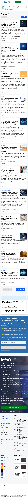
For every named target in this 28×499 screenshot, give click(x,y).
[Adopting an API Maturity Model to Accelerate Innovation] (23, 272)
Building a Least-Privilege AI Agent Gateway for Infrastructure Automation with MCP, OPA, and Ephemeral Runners (9, 48)
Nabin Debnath (4, 66)
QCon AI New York (21, 445)
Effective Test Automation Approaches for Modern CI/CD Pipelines (9, 218)
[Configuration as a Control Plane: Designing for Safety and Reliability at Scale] (23, 23)
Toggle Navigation (2, 2)
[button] (13, 347)
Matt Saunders (21, 112)
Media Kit (3, 437)
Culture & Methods (5, 167)
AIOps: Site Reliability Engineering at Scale (7, 236)
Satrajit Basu (4, 161)
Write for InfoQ (4, 427)
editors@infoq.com (4, 490)
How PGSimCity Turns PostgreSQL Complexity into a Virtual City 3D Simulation (12, 306)
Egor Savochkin (5, 90)
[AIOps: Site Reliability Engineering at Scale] (23, 236)
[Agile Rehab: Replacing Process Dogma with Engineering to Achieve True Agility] (23, 169)
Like (4, 40)
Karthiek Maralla (5, 38)
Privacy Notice (4, 496)
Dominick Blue (4, 245)
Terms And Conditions (12, 496)
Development (6, 298)
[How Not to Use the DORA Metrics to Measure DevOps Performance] (23, 254)
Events (2, 425)
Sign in (24, 2)
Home (2, 416)
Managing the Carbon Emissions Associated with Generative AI (9, 193)
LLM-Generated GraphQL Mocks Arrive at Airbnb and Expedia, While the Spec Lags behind (13, 311)
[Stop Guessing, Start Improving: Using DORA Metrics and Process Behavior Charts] (23, 74)
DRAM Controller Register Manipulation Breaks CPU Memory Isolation (13, 302)
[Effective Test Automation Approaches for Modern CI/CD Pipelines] (23, 217)
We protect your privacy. (6, 350)
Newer (4, 16)
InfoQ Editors (4, 430)
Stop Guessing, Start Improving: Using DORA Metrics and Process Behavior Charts (10, 75)
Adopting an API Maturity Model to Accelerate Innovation (9, 272)
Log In (2, 420)
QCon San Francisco (21, 442)
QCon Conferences (5, 423)
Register (18, 2)
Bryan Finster (4, 184)
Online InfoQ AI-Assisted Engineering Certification (22, 437)
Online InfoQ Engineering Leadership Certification (20, 431)
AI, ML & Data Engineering (6, 44)
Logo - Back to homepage (8, 2)
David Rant (3, 264)
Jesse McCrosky (5, 209)
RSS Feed (8, 13)
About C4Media (4, 434)
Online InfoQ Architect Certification (20, 425)
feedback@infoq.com (5, 486)
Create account (4, 418)
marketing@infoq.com (19, 490)
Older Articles (20, 289)
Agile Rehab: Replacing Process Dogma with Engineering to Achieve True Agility (9, 170)
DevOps (3, 20)
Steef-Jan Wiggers (5, 112)
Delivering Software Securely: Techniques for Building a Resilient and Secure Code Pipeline (9, 149)
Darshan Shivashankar (6, 282)
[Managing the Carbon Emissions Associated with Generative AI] (23, 192)
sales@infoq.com (18, 486)
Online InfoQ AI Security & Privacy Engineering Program (22, 419)
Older (23, 16)
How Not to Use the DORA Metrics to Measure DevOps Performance (8, 255)
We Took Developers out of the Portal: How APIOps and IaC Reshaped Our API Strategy (9, 122)
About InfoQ (4, 432)
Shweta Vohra (14, 112)
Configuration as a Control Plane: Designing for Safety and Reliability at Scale (10, 24)
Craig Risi (3, 228)
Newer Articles (8, 289)
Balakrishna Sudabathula (7, 139)
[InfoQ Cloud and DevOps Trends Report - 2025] (23, 99)
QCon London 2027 (21, 449)
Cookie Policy (20, 496)
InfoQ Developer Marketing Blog (7, 440)
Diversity (3, 443)
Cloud (2, 96)
